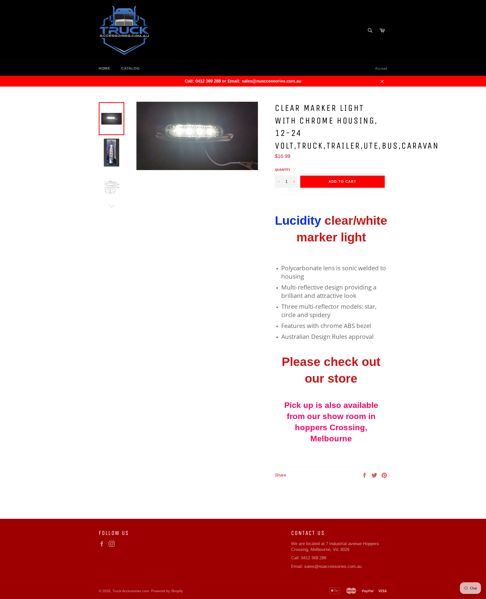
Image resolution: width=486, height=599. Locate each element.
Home (104, 68)
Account (381, 68)
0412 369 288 (313, 557)
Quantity (282, 170)
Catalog (131, 68)
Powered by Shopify (167, 591)
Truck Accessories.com (130, 591)
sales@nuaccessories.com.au (332, 566)
